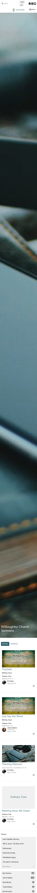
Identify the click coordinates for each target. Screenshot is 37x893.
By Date (5, 644)
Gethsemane (7, 848)
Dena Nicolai (18, 882)
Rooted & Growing (9, 853)
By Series (14, 644)
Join (21, 5)
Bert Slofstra (18, 873)
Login (22, 2)
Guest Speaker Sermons (11, 839)
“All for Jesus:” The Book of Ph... (13, 844)
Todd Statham (18, 887)
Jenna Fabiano (18, 878)
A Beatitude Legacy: (9, 857)
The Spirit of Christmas (10, 862)
